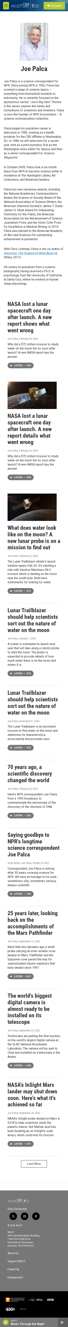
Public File (13, 1269)
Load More (34, 1164)
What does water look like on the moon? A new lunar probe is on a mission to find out (34, 537)
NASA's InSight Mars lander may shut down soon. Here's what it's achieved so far (32, 1095)
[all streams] (63, 1322)
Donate (56, 5)
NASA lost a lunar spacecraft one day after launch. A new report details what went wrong (30, 429)
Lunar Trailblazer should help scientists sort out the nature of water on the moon (33, 620)
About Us (13, 1253)
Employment (15, 1277)
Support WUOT (16, 1261)
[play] (5, 1322)
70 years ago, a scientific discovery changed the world (30, 774)
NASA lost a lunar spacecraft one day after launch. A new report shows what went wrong (30, 317)
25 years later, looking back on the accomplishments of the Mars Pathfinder (33, 923)
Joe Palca (13, 338)
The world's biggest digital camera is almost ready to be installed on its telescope (30, 1008)
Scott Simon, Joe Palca (20, 863)
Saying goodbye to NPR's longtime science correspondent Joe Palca (34, 845)
